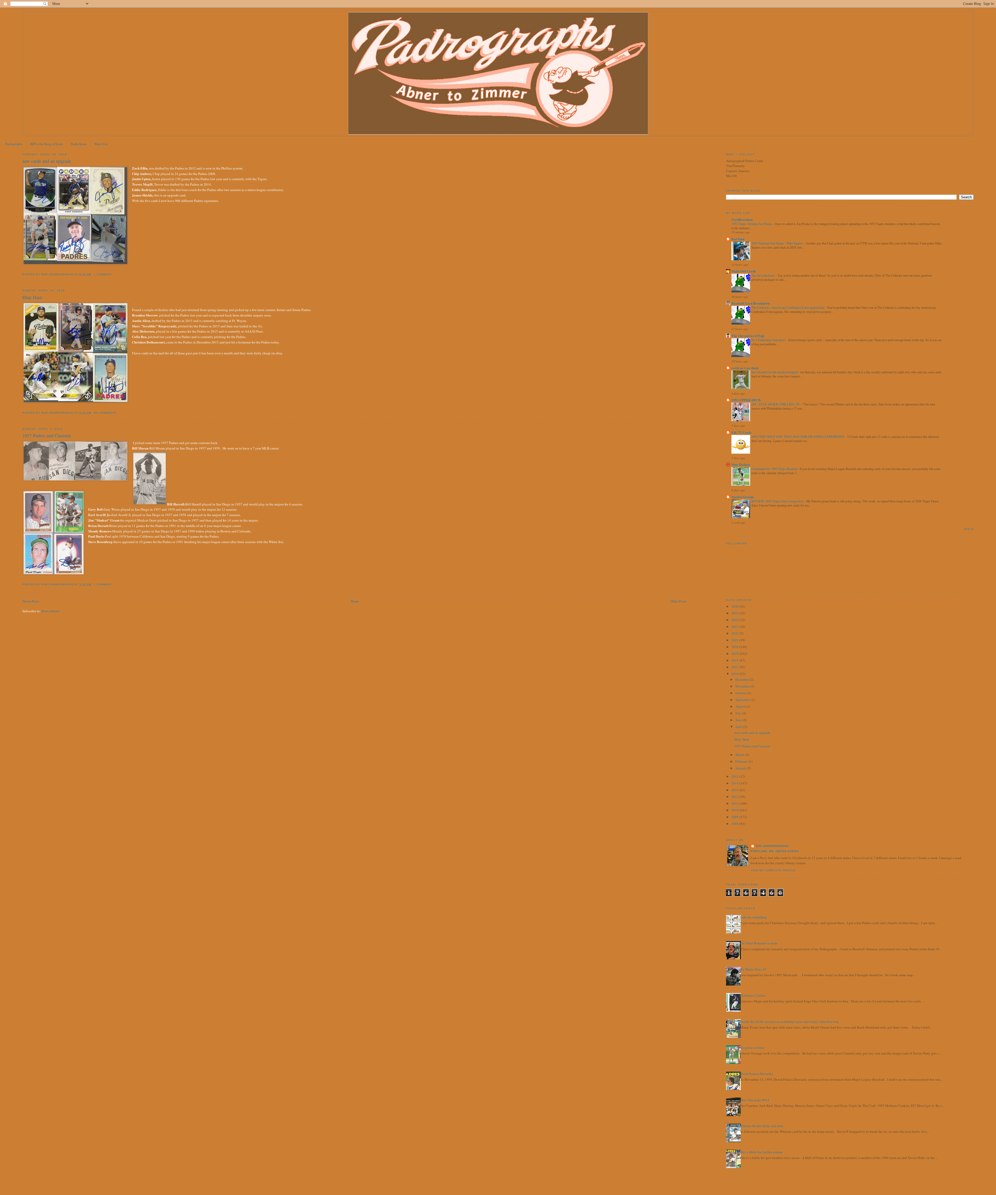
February (742, 761)
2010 (735, 810)
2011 (735, 803)
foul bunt (737, 238)
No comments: (106, 412)
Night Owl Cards (743, 271)
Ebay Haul (32, 297)
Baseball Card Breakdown (750, 303)
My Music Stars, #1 (753, 969)
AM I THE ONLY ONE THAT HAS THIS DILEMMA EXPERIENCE (798, 436)
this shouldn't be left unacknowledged (774, 372)
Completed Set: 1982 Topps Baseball (774, 469)
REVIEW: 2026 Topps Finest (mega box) (777, 501)
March (740, 754)
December (742, 679)
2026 (735, 606)
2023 (735, 626)
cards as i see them (744, 367)
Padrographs (14, 144)
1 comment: (103, 274)
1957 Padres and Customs (46, 435)
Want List (101, 144)
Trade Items (79, 144)
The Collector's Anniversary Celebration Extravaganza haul (788, 307)
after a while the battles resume (761, 1152)
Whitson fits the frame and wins (761, 1125)
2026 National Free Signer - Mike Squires (777, 243)
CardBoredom (742, 219)
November (743, 686)
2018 (735, 660)
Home (355, 601)
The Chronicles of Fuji (747, 335)
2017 (735, 667)
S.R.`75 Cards (741, 432)
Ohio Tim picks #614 (754, 1100)
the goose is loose (751, 1047)
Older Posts (678, 601)
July (738, 713)
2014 (735, 783)
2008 (735, 823)
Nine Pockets (740, 464)
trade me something (753, 917)
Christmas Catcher (752, 995)
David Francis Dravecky (756, 1073)
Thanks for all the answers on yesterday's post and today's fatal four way (789, 1021)
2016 (735, 673)
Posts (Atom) (50, 611)
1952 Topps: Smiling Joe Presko (752, 224)
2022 (735, 633)
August (740, 706)
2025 (735, 613)
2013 (735, 790)
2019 (735, 653)
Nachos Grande (742, 496)
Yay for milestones (763, 275)
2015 (735, 776)
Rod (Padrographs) (772, 846)
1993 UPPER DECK (746, 399)
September (743, 699)
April (739, 726)
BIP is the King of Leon (46, 144)
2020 (735, 646)
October (741, 693)
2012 (735, 796)
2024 (735, 619)
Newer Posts (30, 601)
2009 (735, 816)
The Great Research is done (758, 943)
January (741, 768)
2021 (735, 640)
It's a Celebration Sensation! (768, 340)
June (739, 720)
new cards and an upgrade (46, 161)
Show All (969, 529)
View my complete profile (773, 870)
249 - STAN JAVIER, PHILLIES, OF (775, 404)
